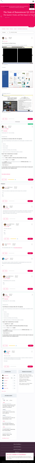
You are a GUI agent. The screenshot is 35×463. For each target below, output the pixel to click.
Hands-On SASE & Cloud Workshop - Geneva (7, 435)
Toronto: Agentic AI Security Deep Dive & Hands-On (9, 412)
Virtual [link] (7, 400)
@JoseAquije (5, 130)
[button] (32, 5)
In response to (5, 128)
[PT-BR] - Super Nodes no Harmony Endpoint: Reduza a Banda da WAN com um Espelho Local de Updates (26, 376)
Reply (30, 179)
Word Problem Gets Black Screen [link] (22, 28)
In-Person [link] (11, 400)
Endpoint (15, 28)
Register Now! (7, 17)
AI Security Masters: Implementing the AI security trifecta (9, 430)
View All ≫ (4, 391)
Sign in (8, 456)
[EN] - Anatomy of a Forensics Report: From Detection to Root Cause (25, 384)
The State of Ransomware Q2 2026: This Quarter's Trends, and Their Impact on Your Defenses (9, 406)
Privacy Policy (7, 7)
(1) (15, 179)
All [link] (4, 400)
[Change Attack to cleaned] (33, 122)
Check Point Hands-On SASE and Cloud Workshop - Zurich (9, 418)
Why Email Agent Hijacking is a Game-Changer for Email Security (9, 424)
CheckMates (3, 28)
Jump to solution (5, 41)
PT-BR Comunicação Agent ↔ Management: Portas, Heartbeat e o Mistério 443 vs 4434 (25, 380)
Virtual (4, 402)
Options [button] (33, 29)
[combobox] (21, 32)
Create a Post (31, 26)
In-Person (4, 409)
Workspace (11, 28)
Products (7, 28)
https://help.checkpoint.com (18, 247)
